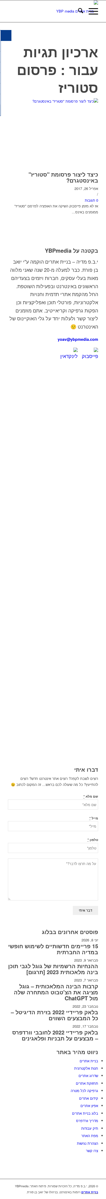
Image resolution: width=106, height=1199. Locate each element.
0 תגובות (91, 200)
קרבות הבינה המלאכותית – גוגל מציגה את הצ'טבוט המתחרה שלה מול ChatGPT (56, 992)
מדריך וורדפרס (87, 1120)
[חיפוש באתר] (78, 11)
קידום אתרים (88, 1098)
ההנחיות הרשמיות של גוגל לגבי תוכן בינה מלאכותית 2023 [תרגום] (53, 969)
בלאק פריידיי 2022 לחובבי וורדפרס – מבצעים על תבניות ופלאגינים (55, 1035)
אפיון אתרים (89, 1105)
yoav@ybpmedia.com (78, 339)
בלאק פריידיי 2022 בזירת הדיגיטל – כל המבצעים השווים (54, 1015)
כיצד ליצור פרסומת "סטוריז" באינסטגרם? (63, 177)
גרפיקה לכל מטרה (84, 1090)
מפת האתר (89, 1135)
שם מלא (90, 796)
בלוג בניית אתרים (85, 1113)
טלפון (93, 839)
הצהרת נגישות (87, 1143)
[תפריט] (90, 11)
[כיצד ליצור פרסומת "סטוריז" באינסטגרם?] (53, 101)
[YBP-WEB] (62, 11)
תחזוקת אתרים (87, 1083)
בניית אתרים (89, 1060)
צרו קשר (92, 1150)
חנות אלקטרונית (86, 1068)
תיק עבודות (89, 1128)
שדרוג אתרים (88, 1075)
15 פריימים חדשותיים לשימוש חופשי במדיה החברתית (53, 949)
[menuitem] (78, 11)
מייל (93, 818)
